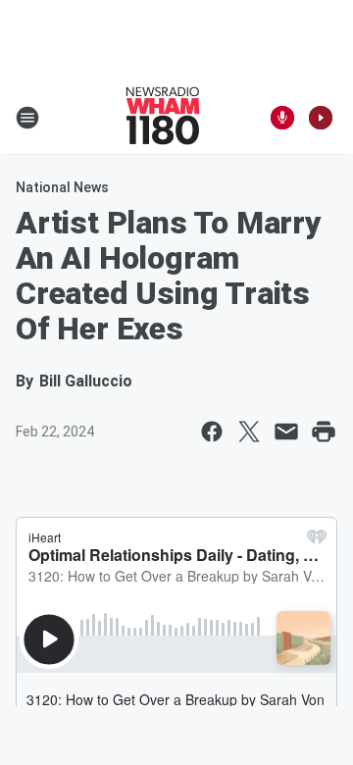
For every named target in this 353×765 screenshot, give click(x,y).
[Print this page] (323, 431)
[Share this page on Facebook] (212, 431)
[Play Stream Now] (320, 117)
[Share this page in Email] (286, 431)
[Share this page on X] (249, 431)
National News (62, 187)
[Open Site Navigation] (27, 117)
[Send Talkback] (282, 117)
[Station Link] (163, 117)
